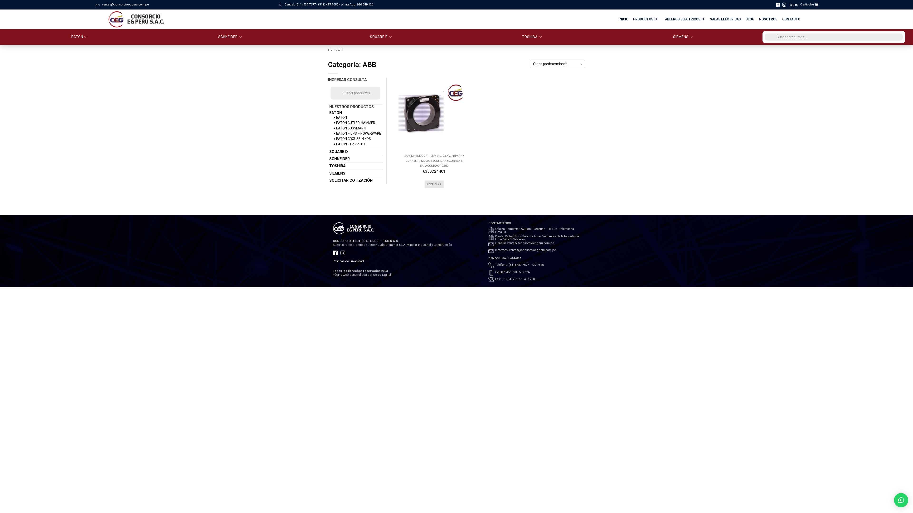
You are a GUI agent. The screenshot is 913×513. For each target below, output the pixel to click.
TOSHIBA (530, 37)
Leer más (434, 184)
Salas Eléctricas (725, 19)
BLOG (750, 19)
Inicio (623, 19)
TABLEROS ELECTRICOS (681, 19)
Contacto (791, 19)
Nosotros (768, 19)
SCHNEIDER (228, 37)
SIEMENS (681, 37)
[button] (901, 500)
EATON (77, 37)
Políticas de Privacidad (348, 261)
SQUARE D (379, 37)
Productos (643, 19)
